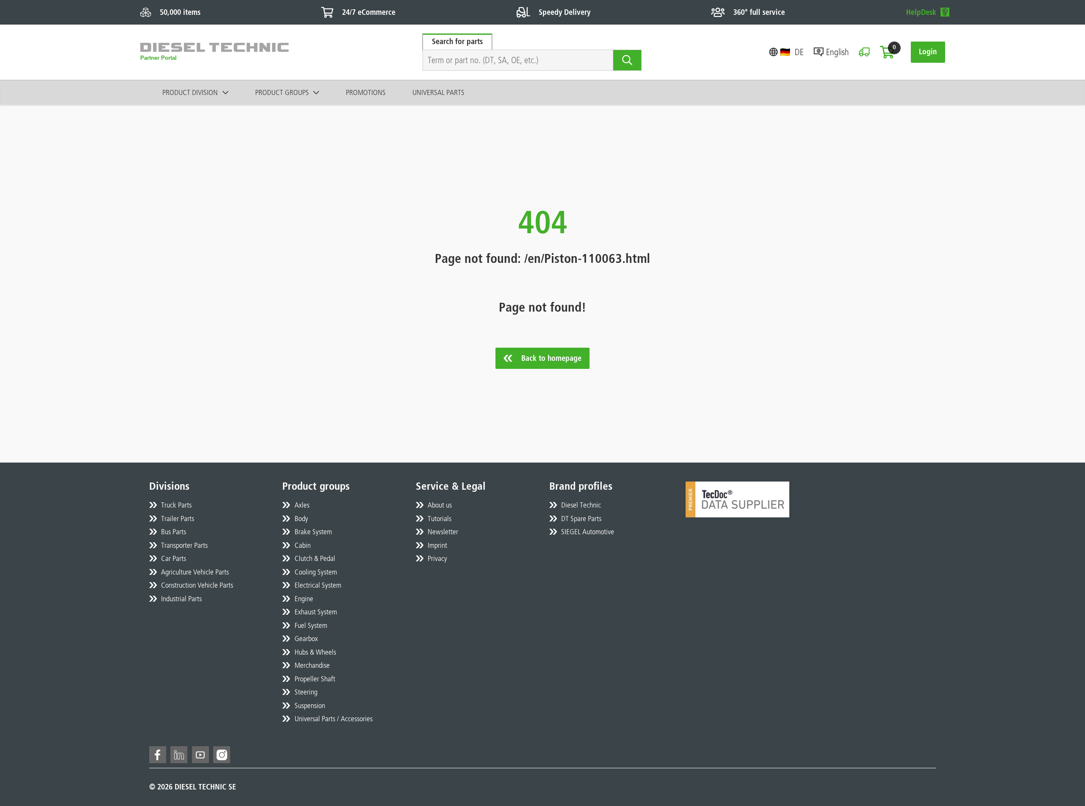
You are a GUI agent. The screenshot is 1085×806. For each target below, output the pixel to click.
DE (799, 52)
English (837, 52)
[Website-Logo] (214, 52)
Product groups (282, 92)
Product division (190, 92)
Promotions (366, 92)
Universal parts (438, 92)
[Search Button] (627, 60)
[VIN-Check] (864, 51)
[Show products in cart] (887, 52)
